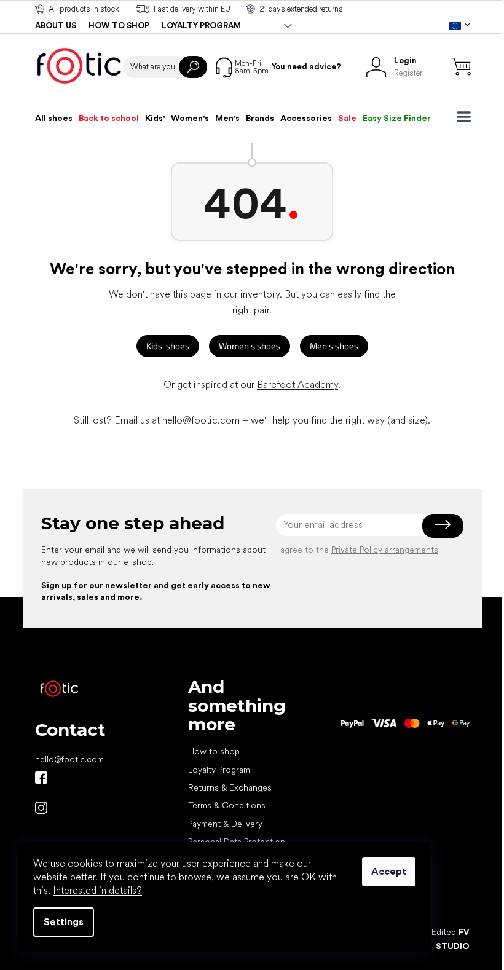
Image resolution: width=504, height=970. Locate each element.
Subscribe (442, 525)
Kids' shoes (167, 346)
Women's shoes (249, 346)
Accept (388, 871)
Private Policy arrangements (384, 549)
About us (55, 25)
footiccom (41, 808)
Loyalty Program (219, 770)
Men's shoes (334, 346)
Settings (64, 922)
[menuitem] (54, 118)
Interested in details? (97, 890)
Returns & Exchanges (230, 787)
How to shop (119, 25)
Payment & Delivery (225, 824)
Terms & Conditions (227, 805)
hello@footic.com (201, 420)
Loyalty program (201, 25)
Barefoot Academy (297, 384)
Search (193, 67)
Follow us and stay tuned (41, 777)
